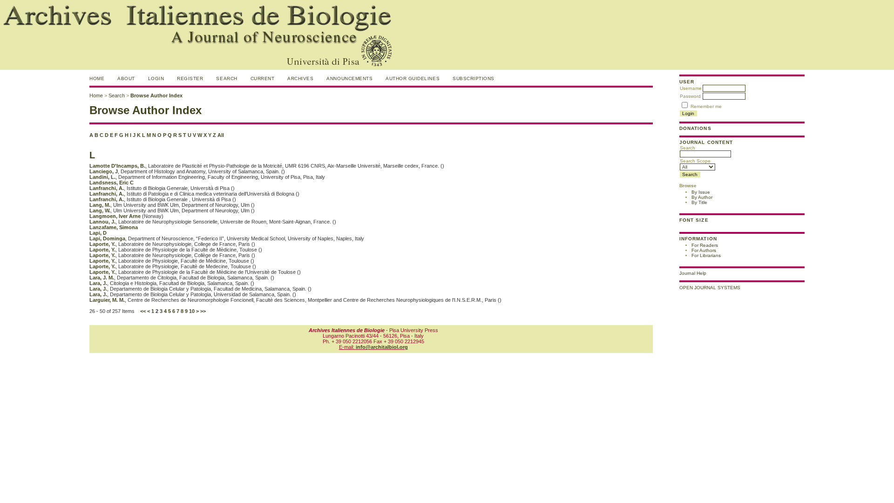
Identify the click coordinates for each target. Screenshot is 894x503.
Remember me (706, 106)
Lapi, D (98, 233)
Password (690, 96)
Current (263, 78)
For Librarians (706, 255)
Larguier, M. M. (107, 300)
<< (143, 311)
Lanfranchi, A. (106, 188)
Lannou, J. (102, 221)
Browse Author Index (156, 95)
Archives (300, 78)
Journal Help (692, 273)
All (220, 135)
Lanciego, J (103, 171)
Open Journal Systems (709, 287)
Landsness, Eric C (111, 182)
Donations (695, 128)
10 (192, 311)
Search (687, 147)
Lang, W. (99, 210)
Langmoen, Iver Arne (115, 216)
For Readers (704, 245)
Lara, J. (98, 283)
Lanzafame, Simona (113, 227)
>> (203, 311)
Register (190, 78)
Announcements (349, 78)
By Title (699, 202)
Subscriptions (473, 78)
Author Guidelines (413, 78)
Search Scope (695, 160)
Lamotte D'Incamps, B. (117, 166)
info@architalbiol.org (382, 347)
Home (96, 78)
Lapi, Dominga (107, 238)
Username (691, 88)
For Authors (703, 250)
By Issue (700, 192)
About (126, 78)
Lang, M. (99, 205)
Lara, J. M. (101, 277)
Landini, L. (102, 177)
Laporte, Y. (102, 244)
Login (156, 78)
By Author (701, 197)
